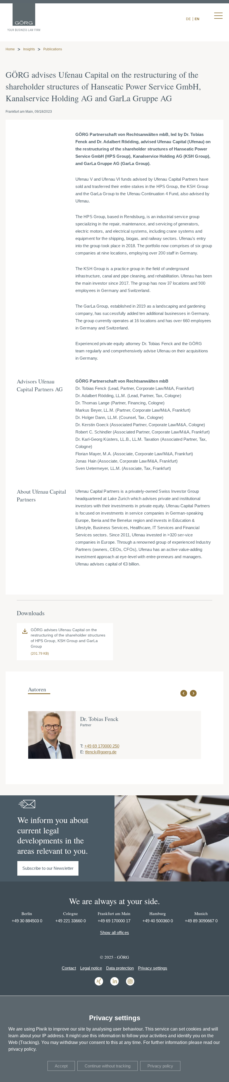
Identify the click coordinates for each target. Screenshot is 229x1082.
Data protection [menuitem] (120, 968)
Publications (52, 49)
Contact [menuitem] (69, 968)
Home (10, 49)
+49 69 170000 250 (101, 746)
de (188, 19)
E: (82, 751)
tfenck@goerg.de (100, 751)
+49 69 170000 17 (114, 920)
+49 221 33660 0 (70, 920)
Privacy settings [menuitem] (152, 968)
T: (81, 746)
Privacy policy (160, 1066)
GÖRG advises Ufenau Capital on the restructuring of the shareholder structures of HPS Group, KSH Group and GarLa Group (68, 638)
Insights (29, 49)
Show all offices (114, 932)
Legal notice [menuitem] (91, 968)
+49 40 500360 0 (157, 920)
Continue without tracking (107, 1066)
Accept (61, 1066)
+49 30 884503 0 (27, 920)
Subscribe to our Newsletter (48, 868)
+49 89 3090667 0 (201, 920)
